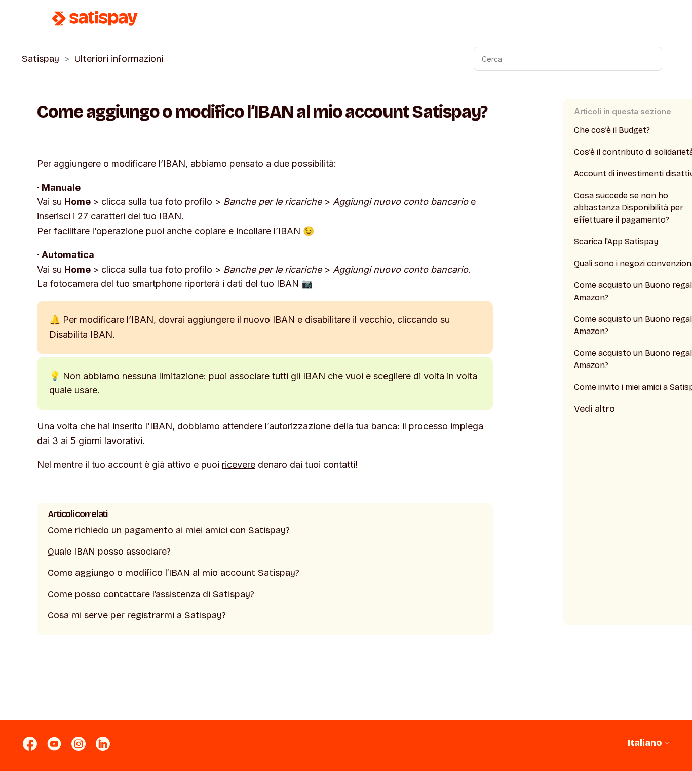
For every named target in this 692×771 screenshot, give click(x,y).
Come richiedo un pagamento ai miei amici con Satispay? (169, 530)
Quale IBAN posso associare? (109, 551)
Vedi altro (594, 408)
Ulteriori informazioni (118, 58)
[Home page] (95, 18)
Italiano (646, 743)
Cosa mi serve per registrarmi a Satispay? (137, 615)
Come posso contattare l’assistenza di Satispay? (151, 594)
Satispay (40, 58)
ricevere (238, 464)
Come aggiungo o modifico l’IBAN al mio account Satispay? (173, 572)
